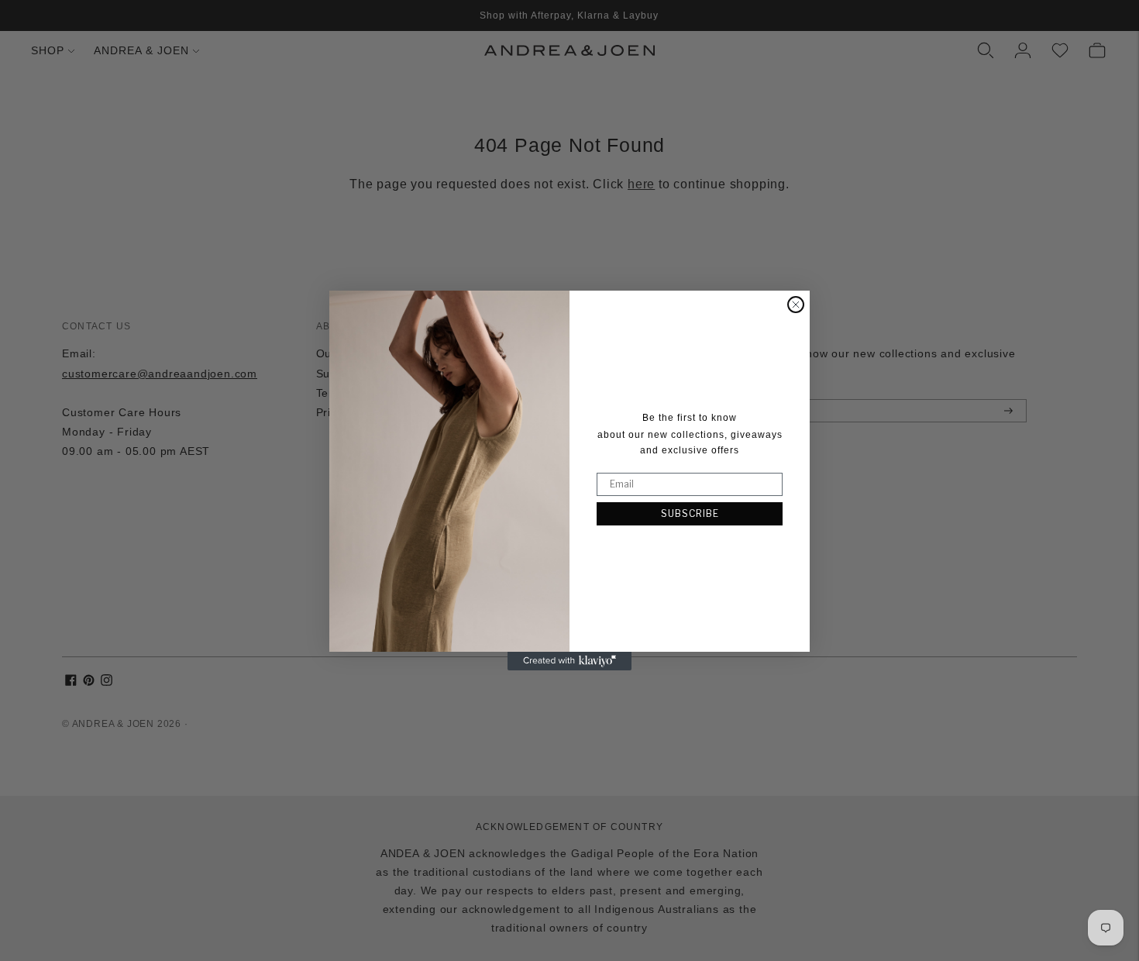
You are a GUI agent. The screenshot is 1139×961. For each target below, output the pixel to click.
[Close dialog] (795, 304)
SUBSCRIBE (690, 513)
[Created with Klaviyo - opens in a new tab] (569, 661)
